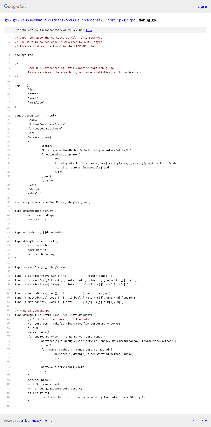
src (112, 20)
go (7, 20)
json (203, 420)
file (89, 30)
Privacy (36, 420)
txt (193, 420)
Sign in (202, 6)
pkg (122, 20)
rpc (132, 20)
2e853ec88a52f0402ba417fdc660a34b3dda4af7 (61, 20)
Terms (47, 420)
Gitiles (25, 420)
